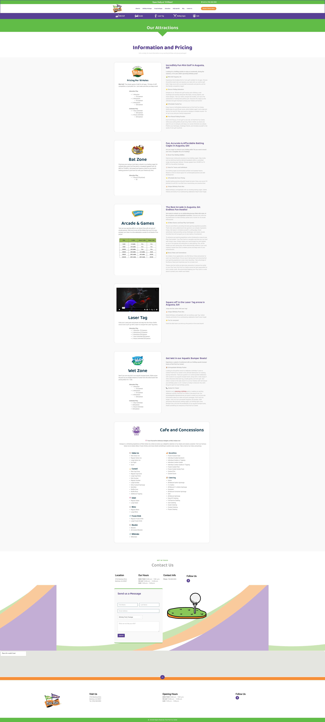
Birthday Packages (147, 8)
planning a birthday (181, 391)
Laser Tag (161, 16)
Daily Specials (176, 8)
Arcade (140, 16)
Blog (183, 8)
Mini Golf (122, 16)
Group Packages (158, 8)
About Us (138, 8)
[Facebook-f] (188, 580)
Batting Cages (181, 16)
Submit (121, 635)
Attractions (167, 8)
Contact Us (189, 8)
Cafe (197, 16)
